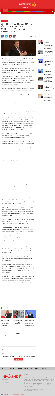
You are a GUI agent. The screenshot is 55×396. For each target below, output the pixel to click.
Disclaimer (22, 394)
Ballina (2, 17)
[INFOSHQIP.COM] (27, 5)
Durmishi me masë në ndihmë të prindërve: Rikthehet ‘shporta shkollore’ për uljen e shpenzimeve (6, 322)
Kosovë (9, 17)
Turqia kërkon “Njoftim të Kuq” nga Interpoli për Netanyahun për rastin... (48, 62)
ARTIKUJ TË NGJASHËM (8, 308)
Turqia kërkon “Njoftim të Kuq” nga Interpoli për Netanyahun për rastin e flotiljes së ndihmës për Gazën (30, 322)
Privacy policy (16, 394)
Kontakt (44, 368)
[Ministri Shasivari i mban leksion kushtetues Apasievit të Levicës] (40, 96)
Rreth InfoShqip (10, 368)
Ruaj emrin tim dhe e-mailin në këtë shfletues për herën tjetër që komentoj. (19, 356)
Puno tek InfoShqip (28, 368)
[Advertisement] (18, 173)
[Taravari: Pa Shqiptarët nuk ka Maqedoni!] (40, 71)
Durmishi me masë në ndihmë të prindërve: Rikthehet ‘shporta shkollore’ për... (48, 44)
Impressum (19, 368)
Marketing (37, 368)
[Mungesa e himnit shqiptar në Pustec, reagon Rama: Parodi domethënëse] (40, 87)
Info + (3, 12)
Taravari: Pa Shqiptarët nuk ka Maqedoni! (48, 71)
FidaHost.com (9, 394)
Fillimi (3, 368)
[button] (52, 11)
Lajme (6, 17)
